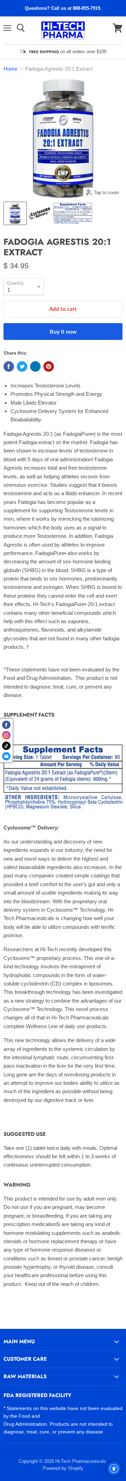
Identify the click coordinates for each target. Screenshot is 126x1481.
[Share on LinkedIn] (35, 366)
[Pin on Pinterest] (48, 366)
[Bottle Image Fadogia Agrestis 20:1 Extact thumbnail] (15, 213)
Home (11, 69)
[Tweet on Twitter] (22, 366)
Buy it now (63, 331)
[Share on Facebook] (9, 366)
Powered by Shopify (63, 1468)
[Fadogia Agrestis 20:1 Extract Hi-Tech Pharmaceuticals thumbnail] (39, 213)
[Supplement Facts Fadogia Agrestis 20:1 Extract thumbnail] (73, 213)
